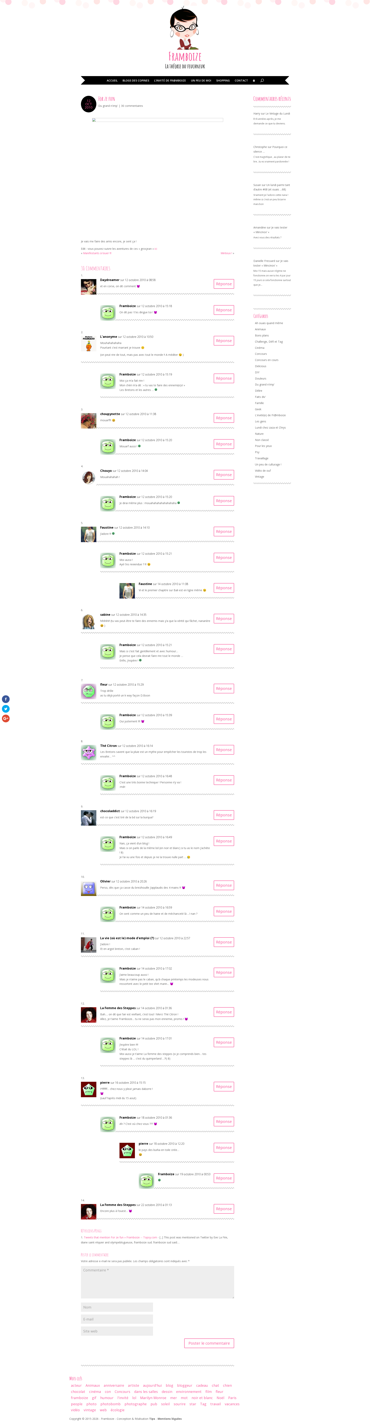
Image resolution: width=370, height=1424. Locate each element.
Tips (152, 1419)
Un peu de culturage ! (268, 464)
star (192, 1404)
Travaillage (261, 458)
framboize (79, 1397)
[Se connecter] (254, 83)
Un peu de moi (201, 80)
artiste (133, 1385)
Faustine (107, 527)
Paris (232, 1397)
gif (94, 1397)
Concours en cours (266, 360)
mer (173, 1397)
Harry (256, 113)
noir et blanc (202, 1397)
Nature (259, 434)
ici (155, 248)
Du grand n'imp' (108, 106)
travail (215, 1404)
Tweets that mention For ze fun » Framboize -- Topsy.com (120, 1237)
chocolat (78, 1391)
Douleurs (260, 378)
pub (154, 1404)
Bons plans (262, 335)
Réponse (224, 283)
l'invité (122, 1397)
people (76, 1404)
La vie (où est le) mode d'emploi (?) (127, 938)
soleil (165, 1404)
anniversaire (114, 1385)
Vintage (259, 476)
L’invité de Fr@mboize (170, 80)
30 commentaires (132, 106)
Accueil (112, 80)
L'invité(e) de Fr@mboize (270, 415)
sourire (180, 1404)
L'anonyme (108, 337)
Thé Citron (108, 746)
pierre (105, 1082)
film (208, 1391)
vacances (232, 1404)
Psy (257, 452)
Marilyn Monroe (153, 1397)
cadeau (202, 1385)
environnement (189, 1391)
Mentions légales (170, 1419)
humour (107, 1397)
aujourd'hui (152, 1385)
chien (227, 1385)
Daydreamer (109, 280)
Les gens (260, 421)
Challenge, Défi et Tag (269, 341)
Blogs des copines (136, 80)
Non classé (262, 440)
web (103, 1410)
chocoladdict (110, 811)
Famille (259, 403)
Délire (258, 390)
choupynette (110, 414)
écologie (117, 1410)
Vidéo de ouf (263, 470)
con (108, 1391)
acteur (76, 1385)
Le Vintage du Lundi (278, 113)
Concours (261, 354)
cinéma (95, 1391)
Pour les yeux (263, 446)
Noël (220, 1397)
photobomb (110, 1404)
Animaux (260, 329)
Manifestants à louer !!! (97, 253)
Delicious (260, 366)
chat (215, 1385)
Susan (257, 185)
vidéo (75, 1410)
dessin (167, 1391)
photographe (135, 1404)
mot (184, 1397)
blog (169, 1385)
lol (134, 1397)
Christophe (260, 147)
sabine (105, 614)
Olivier (105, 881)
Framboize (185, 56)
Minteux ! (226, 253)
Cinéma (259, 348)
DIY (257, 372)
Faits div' (260, 397)
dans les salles (146, 1391)
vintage (90, 1410)
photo (91, 1404)
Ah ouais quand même (269, 323)
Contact (241, 80)
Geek (258, 409)
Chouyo (106, 471)
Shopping (223, 80)
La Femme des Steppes (118, 1008)
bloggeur (184, 1385)
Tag (203, 1404)
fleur (219, 1391)
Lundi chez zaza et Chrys (270, 427)
